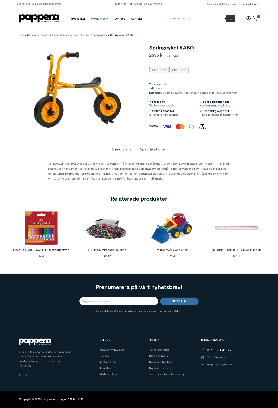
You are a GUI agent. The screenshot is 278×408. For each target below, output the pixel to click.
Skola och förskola (38, 34)
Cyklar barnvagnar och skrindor (71, 34)
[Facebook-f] (19, 375)
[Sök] (230, 18)
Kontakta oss (107, 361)
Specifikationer (153, 149)
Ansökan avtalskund (111, 349)
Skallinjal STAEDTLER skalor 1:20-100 (237, 249)
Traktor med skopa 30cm (171, 249)
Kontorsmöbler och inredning (167, 374)
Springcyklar (99, 34)
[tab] (122, 149)
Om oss (104, 355)
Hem (21, 34)
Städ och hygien (159, 355)
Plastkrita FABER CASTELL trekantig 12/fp (41, 249)
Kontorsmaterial (159, 349)
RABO (166, 84)
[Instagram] (26, 375)
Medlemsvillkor (108, 374)
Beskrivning (122, 149)
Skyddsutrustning (160, 367)
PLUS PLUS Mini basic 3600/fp (106, 249)
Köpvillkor (105, 367)
